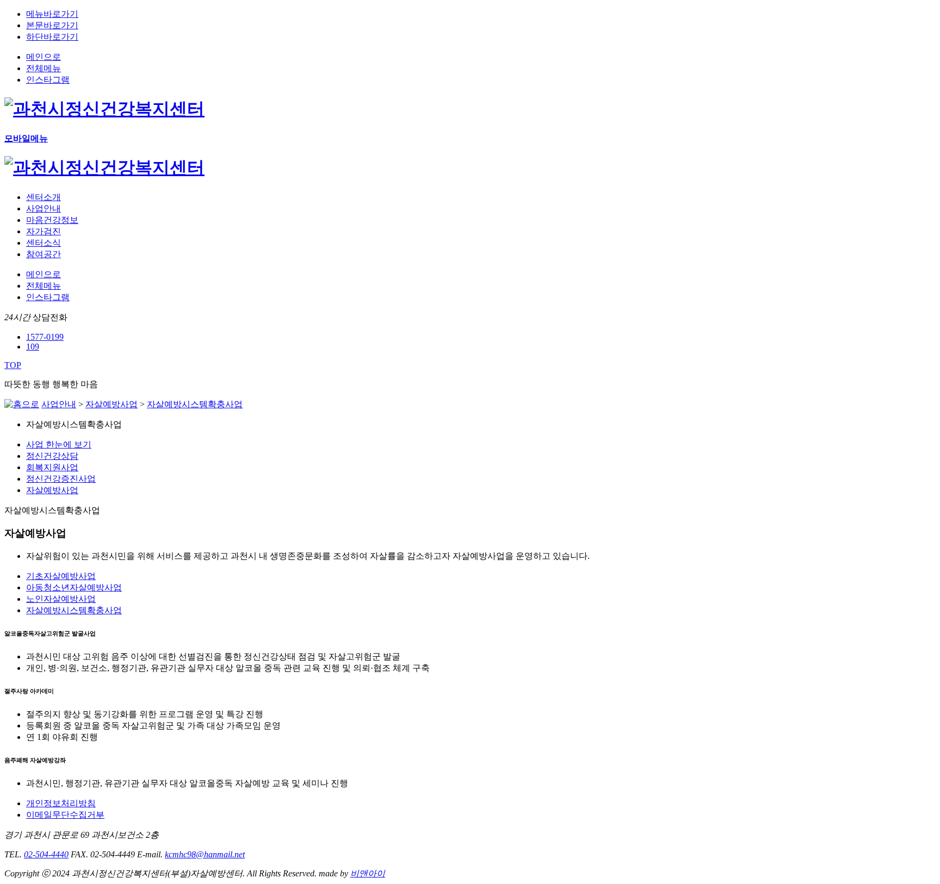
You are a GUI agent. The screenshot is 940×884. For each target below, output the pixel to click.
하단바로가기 (52, 36)
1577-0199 (45, 336)
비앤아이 (367, 873)
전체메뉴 (43, 68)
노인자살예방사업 (61, 598)
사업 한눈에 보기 (58, 444)
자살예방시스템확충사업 (195, 404)
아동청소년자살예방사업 (74, 587)
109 (32, 346)
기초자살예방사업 (61, 576)
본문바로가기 (52, 25)
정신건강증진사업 (61, 478)
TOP (12, 365)
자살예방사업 (111, 404)
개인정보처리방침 (61, 803)
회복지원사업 (52, 467)
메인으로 (43, 56)
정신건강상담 (52, 455)
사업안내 (58, 404)
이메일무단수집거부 (65, 814)
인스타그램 (48, 79)
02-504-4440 (46, 854)
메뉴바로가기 (52, 13)
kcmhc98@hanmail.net (205, 854)
